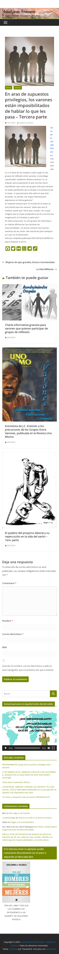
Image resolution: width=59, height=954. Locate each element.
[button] (29, 729)
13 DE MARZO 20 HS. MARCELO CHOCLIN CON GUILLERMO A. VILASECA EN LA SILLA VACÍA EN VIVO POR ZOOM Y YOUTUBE (29, 775)
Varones (18, 88)
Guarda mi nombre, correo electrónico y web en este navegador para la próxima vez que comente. (28, 667)
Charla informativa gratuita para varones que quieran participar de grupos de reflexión (26, 328)
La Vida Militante (45, 269)
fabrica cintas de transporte (15, 834)
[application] (29, 730)
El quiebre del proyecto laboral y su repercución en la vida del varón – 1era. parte (27, 536)
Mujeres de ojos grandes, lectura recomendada (30, 262)
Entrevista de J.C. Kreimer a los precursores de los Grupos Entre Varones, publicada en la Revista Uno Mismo (28, 431)
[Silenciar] (48, 748)
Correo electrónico (12, 634)
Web (4, 647)
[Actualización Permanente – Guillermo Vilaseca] (29, 9)
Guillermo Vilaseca (26, 123)
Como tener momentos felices (16, 782)
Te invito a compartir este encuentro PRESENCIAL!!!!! (26, 797)
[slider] (27, 748)
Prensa (8, 88)
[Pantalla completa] (53, 748)
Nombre (7, 620)
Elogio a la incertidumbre (22, 822)
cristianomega (8, 817)
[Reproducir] (5, 748)
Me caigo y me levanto (19, 813)
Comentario (9, 583)
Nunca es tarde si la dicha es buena (35, 817)
